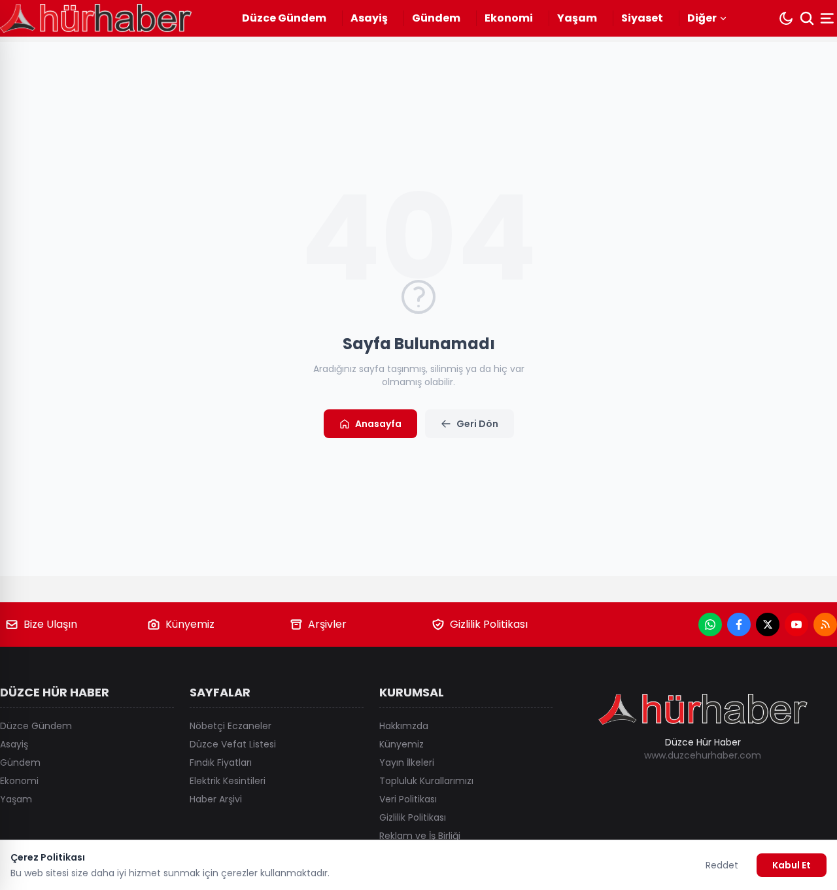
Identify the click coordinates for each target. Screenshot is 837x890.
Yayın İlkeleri (406, 762)
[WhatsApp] (710, 624)
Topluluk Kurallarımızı (426, 780)
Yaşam (577, 18)
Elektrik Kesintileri (227, 780)
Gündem (436, 18)
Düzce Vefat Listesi (233, 744)
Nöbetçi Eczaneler (230, 725)
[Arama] (807, 18)
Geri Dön (477, 423)
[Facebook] (739, 624)
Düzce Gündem (284, 18)
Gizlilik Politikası (489, 624)
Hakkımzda (403, 725)
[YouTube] (796, 624)
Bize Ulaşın (50, 624)
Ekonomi (509, 18)
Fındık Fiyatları (221, 762)
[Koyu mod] (786, 18)
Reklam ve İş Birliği (419, 835)
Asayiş (369, 18)
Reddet (722, 865)
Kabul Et (791, 865)
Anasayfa (378, 423)
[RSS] (825, 624)
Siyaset (642, 18)
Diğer (702, 18)
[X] (767, 624)
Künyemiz (189, 624)
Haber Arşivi (216, 799)
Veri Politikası (408, 799)
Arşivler (327, 624)
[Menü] (828, 18)
